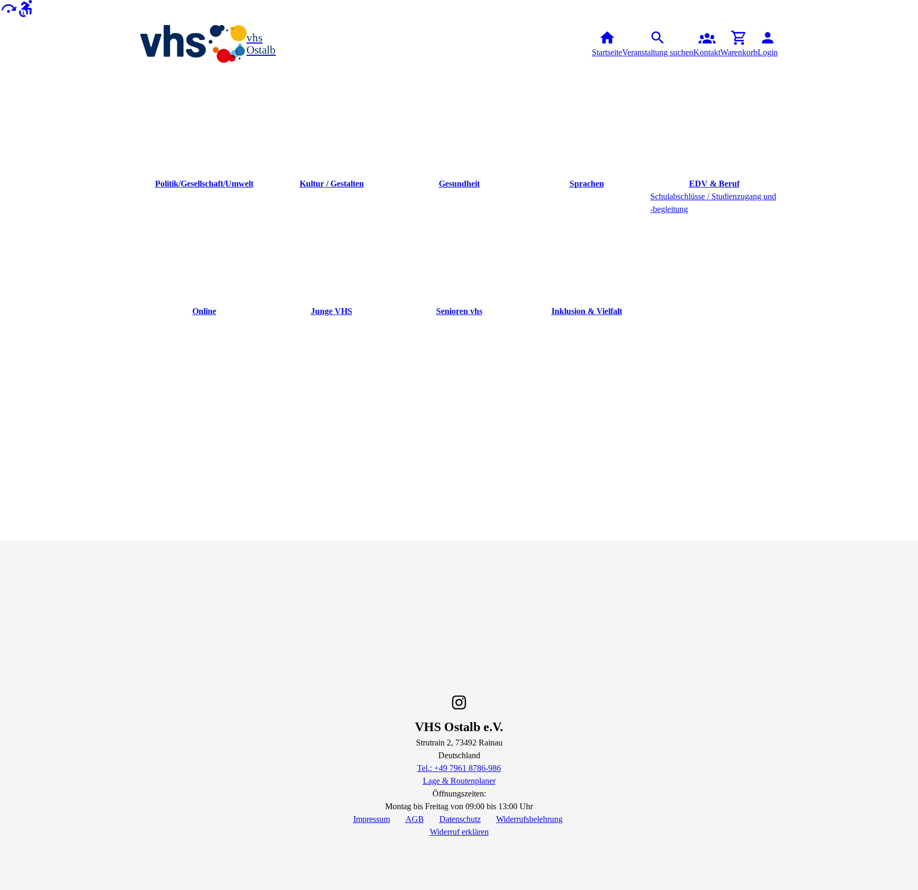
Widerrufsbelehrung (529, 819)
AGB (414, 819)
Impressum (371, 819)
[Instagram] (459, 702)
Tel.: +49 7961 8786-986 (459, 768)
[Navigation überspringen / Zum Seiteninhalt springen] (8, 7)
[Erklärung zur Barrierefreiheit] (25, 7)
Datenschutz (460, 819)
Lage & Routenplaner (459, 780)
